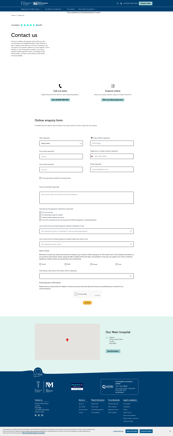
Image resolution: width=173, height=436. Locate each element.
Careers (81, 412)
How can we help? (45, 187)
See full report (119, 392)
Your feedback (95, 412)
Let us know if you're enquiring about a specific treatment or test (61, 226)
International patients (97, 409)
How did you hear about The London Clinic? (54, 271)
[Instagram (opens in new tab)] (39, 415)
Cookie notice (127, 412)
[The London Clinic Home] (34, 3)
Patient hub (94, 404)
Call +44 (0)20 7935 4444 (60, 100)
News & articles (83, 409)
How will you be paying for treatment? (52, 209)
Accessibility (126, 404)
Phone (95, 264)
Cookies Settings (128, 421)
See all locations (113, 351)
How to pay (94, 406)
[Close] (170, 431)
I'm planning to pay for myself (52, 215)
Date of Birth (97, 138)
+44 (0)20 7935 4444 (42, 410)
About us (81, 404)
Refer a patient (112, 406)
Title (40, 138)
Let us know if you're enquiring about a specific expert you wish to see (63, 239)
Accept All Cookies (146, 431)
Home (13, 15)
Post (119, 264)
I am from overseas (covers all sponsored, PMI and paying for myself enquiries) (69, 220)
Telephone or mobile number (100, 151)
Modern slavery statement (130, 418)
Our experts (71, 9)
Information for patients (86, 9)
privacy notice (54, 286)
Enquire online (146, 3)
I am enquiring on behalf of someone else (56, 178)
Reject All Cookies (132, 431)
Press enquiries (112, 412)
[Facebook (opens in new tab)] (42, 415)
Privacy (125, 409)
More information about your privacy (33, 433)
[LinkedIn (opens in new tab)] (36, 415)
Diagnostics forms (113, 409)
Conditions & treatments (53, 9)
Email (92, 164)
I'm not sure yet (47, 212)
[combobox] (93, 156)
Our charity (82, 406)
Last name (42, 164)
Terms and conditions (129, 415)
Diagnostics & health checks (30, 9)
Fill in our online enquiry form (113, 100)
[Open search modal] (118, 3)
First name (43, 151)
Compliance (126, 406)
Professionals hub (113, 404)
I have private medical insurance (53, 217)
